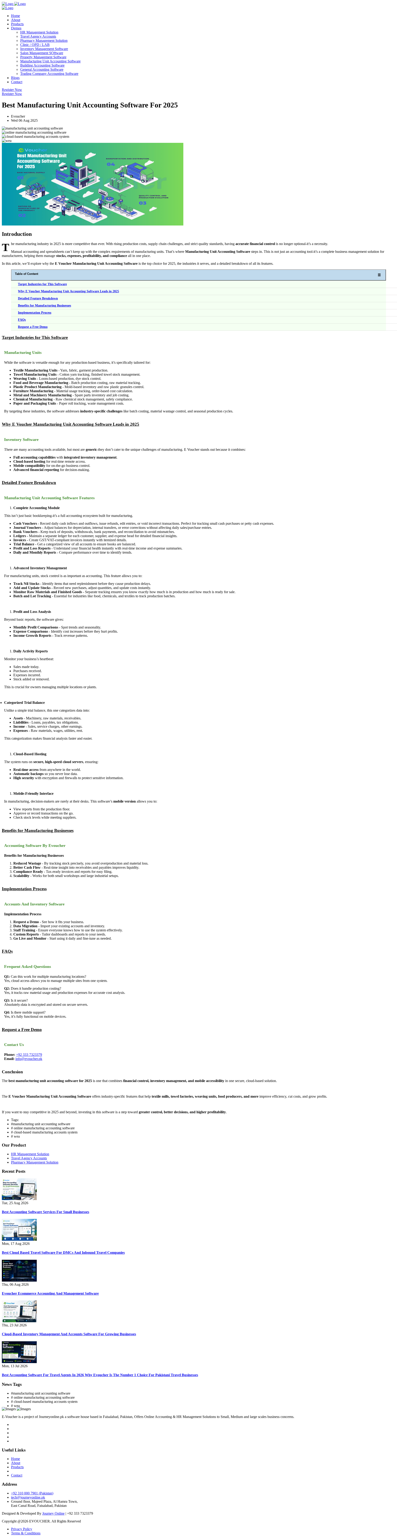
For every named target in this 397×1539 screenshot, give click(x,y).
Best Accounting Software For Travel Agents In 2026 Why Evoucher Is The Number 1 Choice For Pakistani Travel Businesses (100, 1375)
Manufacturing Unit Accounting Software (50, 61)
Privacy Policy (21, 1529)
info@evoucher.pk (28, 1059)
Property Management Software (43, 57)
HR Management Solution (39, 32)
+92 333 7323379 (29, 1055)
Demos (16, 28)
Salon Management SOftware (41, 53)
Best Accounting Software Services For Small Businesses (45, 1212)
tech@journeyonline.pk (28, 1497)
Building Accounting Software (42, 65)
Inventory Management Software (44, 49)
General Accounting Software (41, 69)
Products (17, 24)
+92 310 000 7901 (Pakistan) (32, 1493)
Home (15, 16)
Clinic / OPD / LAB (35, 45)
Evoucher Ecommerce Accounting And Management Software (50, 1293)
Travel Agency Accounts (38, 36)
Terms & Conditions (25, 1533)
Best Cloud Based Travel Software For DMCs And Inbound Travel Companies (63, 1252)
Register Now (12, 90)
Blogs (15, 78)
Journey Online (53, 1513)
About (15, 20)
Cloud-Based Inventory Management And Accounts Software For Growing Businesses (69, 1334)
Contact (16, 82)
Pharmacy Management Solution (44, 40)
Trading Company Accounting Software (49, 74)
